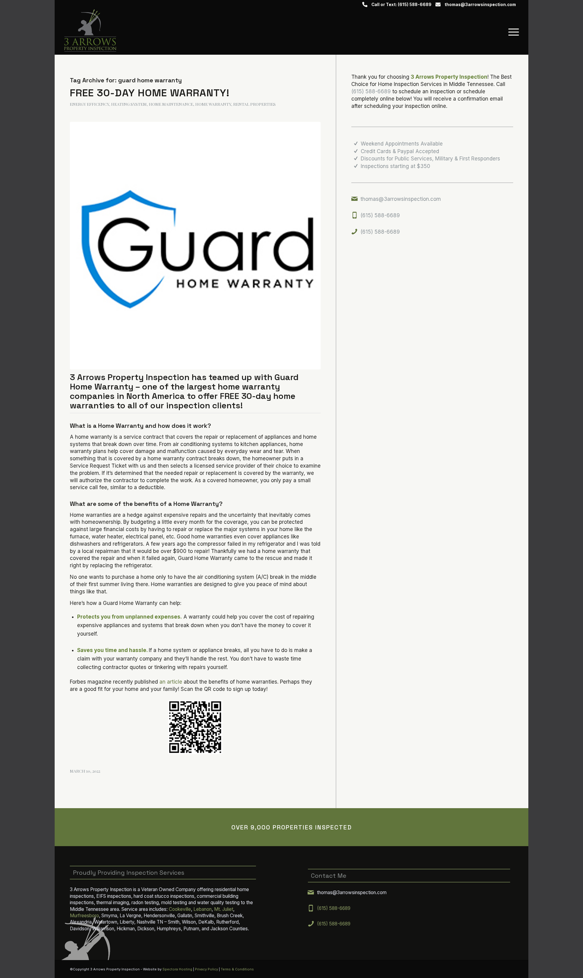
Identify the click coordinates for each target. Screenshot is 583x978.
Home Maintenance (171, 104)
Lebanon (202, 909)
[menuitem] (511, 32)
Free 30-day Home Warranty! (150, 92)
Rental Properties (254, 104)
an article (170, 682)
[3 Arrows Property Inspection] (90, 32)
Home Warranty (213, 104)
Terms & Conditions (237, 969)
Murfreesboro (84, 915)
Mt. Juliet (223, 909)
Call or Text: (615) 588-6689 (401, 4)
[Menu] (511, 32)
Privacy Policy (206, 969)
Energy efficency (89, 104)
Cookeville (180, 909)
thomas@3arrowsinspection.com (480, 4)
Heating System (129, 104)
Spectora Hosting (177, 969)
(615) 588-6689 (371, 91)
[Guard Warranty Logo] (195, 245)
